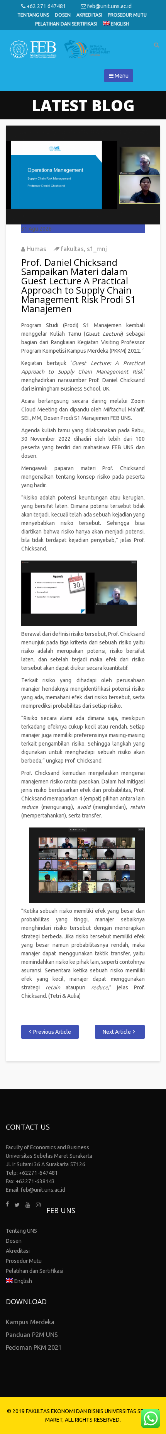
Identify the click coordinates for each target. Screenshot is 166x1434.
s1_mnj (97, 248)
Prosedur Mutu (127, 14)
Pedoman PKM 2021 (34, 1347)
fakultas (72, 248)
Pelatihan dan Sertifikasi (66, 23)
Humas (36, 248)
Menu (121, 76)
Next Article (117, 1032)
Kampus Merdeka (30, 1321)
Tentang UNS (33, 14)
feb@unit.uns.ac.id (109, 6)
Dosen (63, 14)
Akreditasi (89, 14)
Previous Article (52, 1032)
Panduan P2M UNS (32, 1334)
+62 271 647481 (45, 6)
